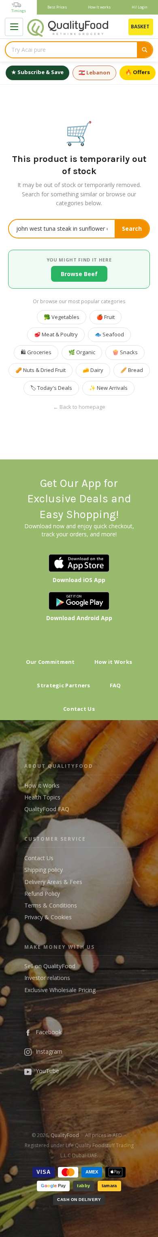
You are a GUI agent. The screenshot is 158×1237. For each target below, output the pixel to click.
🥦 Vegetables (61, 317)
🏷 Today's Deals (51, 387)
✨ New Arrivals (108, 387)
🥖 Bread (131, 370)
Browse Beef (79, 274)
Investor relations (47, 978)
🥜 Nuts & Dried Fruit (40, 370)
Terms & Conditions (50, 905)
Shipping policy (43, 870)
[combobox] (71, 49)
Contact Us (79, 708)
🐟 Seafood (109, 334)
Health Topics (42, 797)
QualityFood (65, 1135)
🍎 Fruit (105, 317)
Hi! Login (139, 7)
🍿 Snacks (125, 352)
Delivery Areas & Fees (53, 882)
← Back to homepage (79, 407)
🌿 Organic (81, 352)
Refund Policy (42, 893)
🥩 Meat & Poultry (56, 334)
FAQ (115, 685)
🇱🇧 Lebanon (94, 72)
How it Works (113, 661)
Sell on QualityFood (49, 966)
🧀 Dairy (93, 370)
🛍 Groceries (36, 352)
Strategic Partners (63, 685)
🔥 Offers (137, 72)
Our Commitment (50, 661)
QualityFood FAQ (46, 809)
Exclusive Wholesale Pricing (60, 990)
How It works (99, 7)
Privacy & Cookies (48, 917)
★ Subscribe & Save (37, 72)
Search (132, 228)
